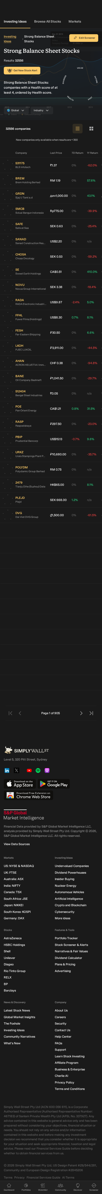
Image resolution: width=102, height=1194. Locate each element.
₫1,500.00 (57, 515)
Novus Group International (30, 288)
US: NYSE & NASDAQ (19, 866)
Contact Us (62, 1030)
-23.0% (92, 424)
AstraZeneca (13, 938)
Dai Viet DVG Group (26, 517)
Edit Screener (87, 37)
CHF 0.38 (56, 363)
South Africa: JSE (16, 898)
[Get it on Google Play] (54, 784)
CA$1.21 (55, 408)
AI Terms (68, 1177)
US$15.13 (56, 439)
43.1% (91, 195)
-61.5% (91, 515)
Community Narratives (19, 1036)
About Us (61, 1010)
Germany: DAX (14, 918)
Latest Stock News (17, 1010)
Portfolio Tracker (66, 938)
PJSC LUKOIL (23, 349)
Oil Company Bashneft (28, 380)
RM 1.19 (55, 180)
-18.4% (91, 287)
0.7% (75, 317)
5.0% (90, 302)
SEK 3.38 (56, 287)
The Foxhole (12, 1023)
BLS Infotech (22, 167)
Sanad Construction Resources (30, 243)
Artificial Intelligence (69, 898)
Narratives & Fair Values (71, 951)
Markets (75, 21)
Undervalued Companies (72, 866)
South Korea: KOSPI (17, 912)
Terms (8, 1177)
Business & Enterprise (70, 1069)
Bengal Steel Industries (28, 395)
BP (6, 984)
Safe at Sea (22, 228)
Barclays (10, 990)
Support (60, 1049)
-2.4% (75, 302)
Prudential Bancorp (26, 441)
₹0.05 (54, 393)
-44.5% (92, 348)
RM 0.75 (55, 469)
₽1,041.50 (56, 378)
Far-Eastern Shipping (27, 334)
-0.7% (75, 439)
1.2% (75, 500)
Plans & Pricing (65, 964)
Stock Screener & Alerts (71, 945)
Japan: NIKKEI (13, 905)
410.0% (92, 272)
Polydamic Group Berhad (30, 471)
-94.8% (92, 363)
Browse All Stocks (47, 21)
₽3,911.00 (56, 348)
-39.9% (92, 211)
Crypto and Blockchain (70, 905)
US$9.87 (56, 302)
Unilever (9, 958)
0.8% (75, 408)
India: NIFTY (12, 885)
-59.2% (92, 256)
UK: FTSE (10, 872)
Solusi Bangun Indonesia (29, 212)
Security (60, 1023)
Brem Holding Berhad (27, 182)
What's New (12, 1043)
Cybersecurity (64, 912)
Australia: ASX (13, 879)
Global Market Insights (19, 1017)
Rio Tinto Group (15, 971)
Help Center (63, 1036)
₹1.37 (53, 165)
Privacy (19, 1177)
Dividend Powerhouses (70, 872)
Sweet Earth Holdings (28, 273)
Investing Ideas (15, 21)
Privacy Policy (64, 1082)
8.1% (90, 317)
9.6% (90, 439)
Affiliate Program (66, 1062)
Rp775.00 (56, 211)
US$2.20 (56, 241)
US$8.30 (56, 317)
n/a (89, 241)
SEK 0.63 (56, 226)
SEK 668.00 (58, 500)
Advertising (63, 971)
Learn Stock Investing (70, 1056)
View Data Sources (17, 844)
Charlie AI (61, 1076)
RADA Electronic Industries (30, 304)
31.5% (91, 408)
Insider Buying (64, 879)
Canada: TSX (13, 892)
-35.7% (91, 454)
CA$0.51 (56, 272)
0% (74, 165)
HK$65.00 (57, 484)
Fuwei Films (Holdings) (28, 319)
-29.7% (92, 378)
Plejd (18, 501)
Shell (7, 951)
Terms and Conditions (70, 1089)
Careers (60, 1017)
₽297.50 (55, 424)
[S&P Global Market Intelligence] (24, 814)
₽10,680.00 (58, 454)
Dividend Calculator (68, 958)
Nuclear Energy (65, 885)
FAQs (58, 1043)
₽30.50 (55, 332)
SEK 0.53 (56, 256)
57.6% (91, 180)
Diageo (9, 964)
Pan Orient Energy (26, 410)
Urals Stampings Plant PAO (30, 456)
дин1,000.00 (59, 195)
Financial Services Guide (43, 1177)
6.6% (90, 332)
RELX (7, 977)
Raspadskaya (23, 425)
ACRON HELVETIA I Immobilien (30, 364)
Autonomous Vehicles (69, 892)
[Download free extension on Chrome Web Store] (28, 795)
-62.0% (92, 165)
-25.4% (92, 226)
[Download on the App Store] (20, 784)
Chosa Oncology (24, 258)
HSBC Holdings (14, 945)
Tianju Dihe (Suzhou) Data (30, 486)
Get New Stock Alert (25, 70)
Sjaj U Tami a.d (24, 197)
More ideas (62, 918)
